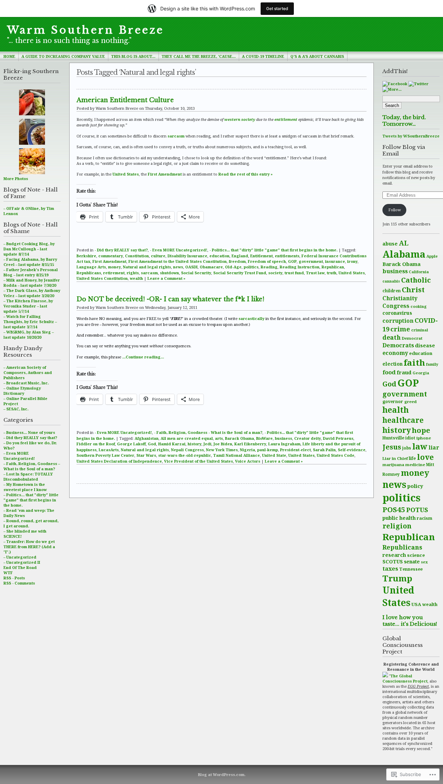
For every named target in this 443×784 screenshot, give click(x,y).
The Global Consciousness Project (404, 678)
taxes (390, 568)
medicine (415, 464)
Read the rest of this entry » (245, 174)
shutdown (169, 272)
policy (415, 485)
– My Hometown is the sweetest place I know (25, 487)
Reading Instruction (299, 266)
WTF (8, 572)
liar (433, 447)
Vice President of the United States (198, 461)
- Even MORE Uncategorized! (178, 249)
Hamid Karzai (172, 443)
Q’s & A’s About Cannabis (317, 56)
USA (416, 604)
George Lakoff (131, 443)
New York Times (222, 449)
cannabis (391, 281)
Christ (413, 289)
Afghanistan (147, 438)
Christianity (399, 298)
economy (395, 353)
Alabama (403, 254)
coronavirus (397, 313)
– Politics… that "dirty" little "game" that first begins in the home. (30, 500)
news (394, 484)
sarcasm (176, 136)
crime (400, 328)
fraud (404, 372)
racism (424, 518)
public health (399, 517)
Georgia (421, 372)
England (240, 255)
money (415, 472)
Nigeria (247, 449)
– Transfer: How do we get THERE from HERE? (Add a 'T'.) (29, 546)
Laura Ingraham (284, 443)
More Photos (15, 178)
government (404, 394)
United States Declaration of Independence (119, 461)
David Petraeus (338, 438)
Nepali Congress (187, 449)
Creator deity (307, 438)
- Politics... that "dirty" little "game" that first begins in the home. (273, 249)
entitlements (287, 255)
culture (158, 255)
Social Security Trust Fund (239, 272)
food (389, 372)
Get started (277, 8)
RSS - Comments (19, 583)
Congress (395, 306)
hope (421, 430)
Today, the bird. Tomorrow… (404, 120)
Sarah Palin (324, 449)
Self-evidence (351, 449)
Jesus (391, 447)
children (391, 290)
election (392, 363)
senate (412, 561)
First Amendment (165, 174)
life (412, 458)
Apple (432, 256)
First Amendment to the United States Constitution (177, 261)
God (389, 384)
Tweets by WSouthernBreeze (411, 136)
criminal (419, 329)
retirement (114, 272)
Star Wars (146, 455)
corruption (398, 320)
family (432, 364)
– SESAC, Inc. (15, 408)
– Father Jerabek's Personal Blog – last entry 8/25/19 (30, 272)
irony (352, 261)
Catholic (416, 280)
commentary (110, 255)
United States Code (335, 455)
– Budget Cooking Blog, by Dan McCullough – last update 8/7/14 (29, 249)
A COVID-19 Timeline (263, 56)
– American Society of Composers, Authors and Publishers (27, 372)
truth (331, 272)
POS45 (393, 509)
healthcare (403, 420)
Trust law (315, 272)
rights (133, 272)
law (419, 446)
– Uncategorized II (21, 562)
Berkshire (86, 255)
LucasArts (109, 449)
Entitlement (261, 255)
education (420, 353)
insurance (335, 261)
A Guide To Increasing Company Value (63, 56)
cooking (418, 306)
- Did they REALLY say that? (121, 249)
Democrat (412, 338)
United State (274, 455)
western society (239, 119)
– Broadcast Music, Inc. (26, 382)
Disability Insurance (187, 255)
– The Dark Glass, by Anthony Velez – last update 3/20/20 (31, 293)
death (391, 337)
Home (9, 56)
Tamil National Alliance (236, 455)
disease (425, 345)
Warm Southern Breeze (85, 30)
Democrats (398, 345)
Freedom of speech (267, 261)
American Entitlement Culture (125, 100)
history (396, 430)
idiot (410, 437)
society (275, 272)
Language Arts (91, 266)
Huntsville (393, 438)
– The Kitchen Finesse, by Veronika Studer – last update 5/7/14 (28, 306)
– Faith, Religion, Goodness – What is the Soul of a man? (31, 466)
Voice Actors (247, 461)
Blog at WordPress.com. (221, 774)
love (425, 457)
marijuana (393, 464)
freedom (237, 261)
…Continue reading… (143, 356)
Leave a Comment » (166, 278)
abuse (390, 243)
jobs (406, 448)
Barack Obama (401, 263)
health (395, 409)
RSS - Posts (14, 577)
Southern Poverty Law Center (105, 455)
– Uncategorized (19, 557)
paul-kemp (267, 449)
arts (219, 438)
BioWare (264, 438)
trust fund (294, 272)
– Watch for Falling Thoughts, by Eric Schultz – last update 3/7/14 (30, 321)
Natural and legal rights (147, 266)
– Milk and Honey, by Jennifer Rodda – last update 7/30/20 (31, 282)
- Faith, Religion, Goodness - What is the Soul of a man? (208, 432)
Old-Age (233, 266)
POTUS (417, 510)
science (416, 555)
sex (424, 561)
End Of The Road (20, 567)
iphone (423, 437)
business (395, 271)
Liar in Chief (395, 458)
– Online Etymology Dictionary (22, 390)
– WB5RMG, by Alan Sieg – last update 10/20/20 (28, 334)
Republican (408, 537)
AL (403, 243)
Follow (394, 209)
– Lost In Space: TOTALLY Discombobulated (28, 476)
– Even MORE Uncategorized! (19, 456)
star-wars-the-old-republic (184, 455)
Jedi (207, 443)
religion (397, 526)
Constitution (137, 255)
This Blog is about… (133, 56)
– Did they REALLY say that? (30, 437)
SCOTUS (392, 561)
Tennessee (411, 569)
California (419, 271)
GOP (408, 382)
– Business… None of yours (29, 432)
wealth (429, 604)
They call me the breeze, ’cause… (199, 56)
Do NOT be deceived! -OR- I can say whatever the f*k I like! (170, 299)
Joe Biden (223, 443)
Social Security (196, 272)
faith (414, 362)
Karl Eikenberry (250, 443)
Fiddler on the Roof (95, 443)
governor (392, 401)
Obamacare (211, 266)
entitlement (285, 119)
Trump (397, 578)
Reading (269, 266)
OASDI (191, 266)
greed (410, 401)
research (394, 554)
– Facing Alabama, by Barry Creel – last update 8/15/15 (30, 262)
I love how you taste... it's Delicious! (409, 620)
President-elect (295, 449)
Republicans (402, 547)
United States (398, 596)
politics (401, 498)
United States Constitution (102, 278)
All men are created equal (187, 438)
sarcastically (251, 318)
